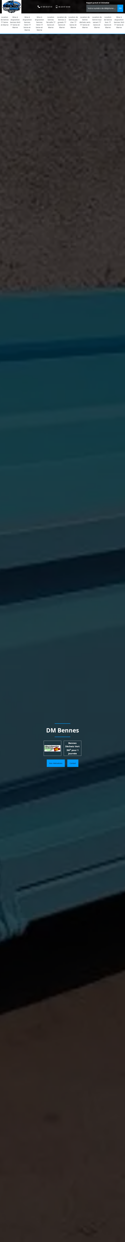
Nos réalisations (55, 763)
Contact (73, 763)
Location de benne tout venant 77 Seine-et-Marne (97, 22)
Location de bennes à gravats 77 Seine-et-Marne (62, 22)
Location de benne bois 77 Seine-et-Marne (108, 22)
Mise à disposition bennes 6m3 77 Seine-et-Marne (15, 22)
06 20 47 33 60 (64, 7)
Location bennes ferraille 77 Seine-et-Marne (50, 22)
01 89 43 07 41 (46, 7)
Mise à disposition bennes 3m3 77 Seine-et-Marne (119, 22)
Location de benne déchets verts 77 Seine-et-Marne (84, 22)
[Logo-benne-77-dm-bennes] (11, 6)
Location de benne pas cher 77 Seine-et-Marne (73, 22)
